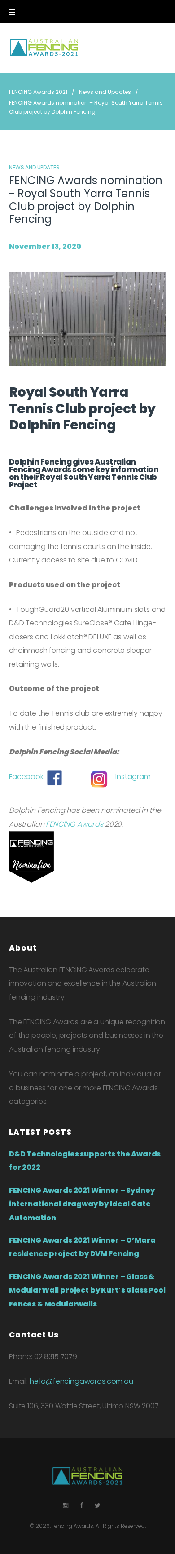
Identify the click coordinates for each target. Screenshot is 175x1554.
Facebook (26, 776)
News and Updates (105, 92)
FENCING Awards (74, 824)
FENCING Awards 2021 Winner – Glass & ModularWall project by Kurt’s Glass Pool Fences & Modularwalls (87, 1290)
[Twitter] (98, 1505)
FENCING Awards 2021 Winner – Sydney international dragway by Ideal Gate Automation (81, 1204)
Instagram (133, 776)
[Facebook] (81, 1505)
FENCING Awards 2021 (38, 92)
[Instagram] (65, 1505)
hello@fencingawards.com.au (81, 1381)
